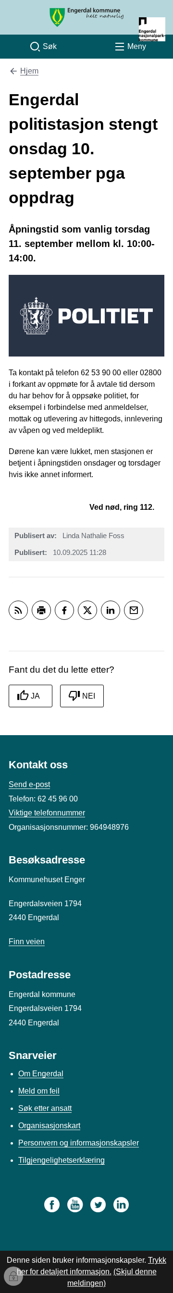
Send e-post (29, 784)
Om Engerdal (40, 1074)
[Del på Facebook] (64, 610)
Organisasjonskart (49, 1125)
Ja (35, 696)
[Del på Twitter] (87, 610)
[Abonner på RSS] (18, 610)
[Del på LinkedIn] (110, 610)
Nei (88, 696)
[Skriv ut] (41, 610)
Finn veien (27, 941)
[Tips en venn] (133, 610)
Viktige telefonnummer (47, 813)
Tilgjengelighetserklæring (61, 1160)
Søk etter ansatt (45, 1108)
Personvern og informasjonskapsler (78, 1143)
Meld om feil (39, 1091)
